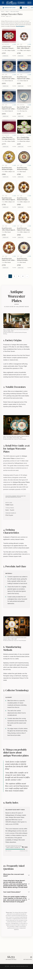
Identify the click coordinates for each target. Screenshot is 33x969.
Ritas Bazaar (23, 171)
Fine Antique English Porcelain (12, 50)
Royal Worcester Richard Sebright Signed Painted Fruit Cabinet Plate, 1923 (23, 170)
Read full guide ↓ (20, 26)
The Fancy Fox (23, 111)
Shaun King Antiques (25, 141)
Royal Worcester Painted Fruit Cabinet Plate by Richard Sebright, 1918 (8, 261)
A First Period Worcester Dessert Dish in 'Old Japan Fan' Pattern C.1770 (9, 49)
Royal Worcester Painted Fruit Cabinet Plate (23, 78)
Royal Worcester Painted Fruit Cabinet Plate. (8, 78)
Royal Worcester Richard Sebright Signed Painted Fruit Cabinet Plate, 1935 (23, 261)
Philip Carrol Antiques (25, 50)
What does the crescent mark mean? (13, 875)
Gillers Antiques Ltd (9, 171)
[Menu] (2, 2)
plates (14, 55)
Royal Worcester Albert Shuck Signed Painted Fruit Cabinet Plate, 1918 (8, 200)
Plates (7, 11)
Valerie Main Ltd (9, 80)
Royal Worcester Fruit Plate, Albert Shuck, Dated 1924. (23, 48)
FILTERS (24, 7)
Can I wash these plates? (12, 892)
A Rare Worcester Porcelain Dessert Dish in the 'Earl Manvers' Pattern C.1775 (9, 139)
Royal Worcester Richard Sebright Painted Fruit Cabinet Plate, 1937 (23, 200)
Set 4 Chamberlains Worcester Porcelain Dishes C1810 (23, 139)
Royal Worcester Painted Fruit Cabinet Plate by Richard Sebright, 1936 (23, 230)
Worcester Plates (10, 7)
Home (2, 11)
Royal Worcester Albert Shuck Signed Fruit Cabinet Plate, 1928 (8, 230)
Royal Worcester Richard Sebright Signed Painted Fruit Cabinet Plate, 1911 (8, 170)
